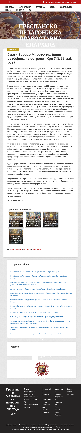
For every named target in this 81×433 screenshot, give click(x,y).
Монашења (46, 399)
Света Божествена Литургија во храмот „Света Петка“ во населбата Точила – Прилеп (38, 301)
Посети (45, 410)
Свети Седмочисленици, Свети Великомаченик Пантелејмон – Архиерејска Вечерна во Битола (41, 294)
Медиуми (45, 412)
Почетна (9, 7)
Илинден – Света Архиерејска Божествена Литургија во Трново (34, 312)
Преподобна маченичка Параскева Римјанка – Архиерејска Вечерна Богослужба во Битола (41, 307)
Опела (44, 402)
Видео (57, 412)
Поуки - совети (15, 249)
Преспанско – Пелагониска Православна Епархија (40, 35)
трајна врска (36, 249)
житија (26, 249)
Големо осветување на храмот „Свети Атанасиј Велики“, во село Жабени (37, 334)
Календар (70, 394)
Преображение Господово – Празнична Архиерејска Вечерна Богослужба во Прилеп (38, 277)
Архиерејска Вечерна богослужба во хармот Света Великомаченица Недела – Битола (39, 329)
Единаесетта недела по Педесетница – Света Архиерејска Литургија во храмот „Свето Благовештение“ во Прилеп (39, 284)
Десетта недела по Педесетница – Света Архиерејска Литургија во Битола (37, 289)
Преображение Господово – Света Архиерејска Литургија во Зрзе (34, 272)
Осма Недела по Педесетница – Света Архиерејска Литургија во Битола (37, 317)
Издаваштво (66, 7)
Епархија (40, 7)
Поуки (8, 10)
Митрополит (25, 7)
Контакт (20, 10)
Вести (52, 7)
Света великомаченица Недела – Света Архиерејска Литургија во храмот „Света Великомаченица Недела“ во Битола (40, 322)
